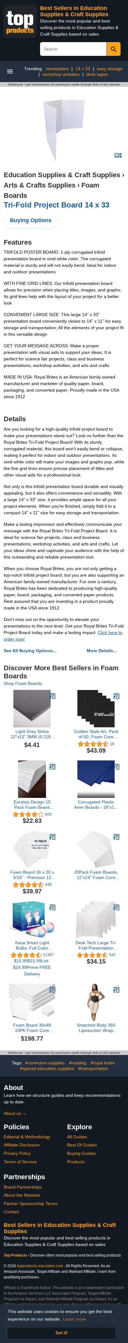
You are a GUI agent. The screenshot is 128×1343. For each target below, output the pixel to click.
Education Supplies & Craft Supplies (62, 175)
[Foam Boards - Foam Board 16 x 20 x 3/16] (52, 837)
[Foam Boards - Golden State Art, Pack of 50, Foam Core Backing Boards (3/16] (116, 696)
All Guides (77, 1136)
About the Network (22, 1195)
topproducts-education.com (40, 1266)
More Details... (102, 650)
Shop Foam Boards (23, 683)
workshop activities (61, 74)
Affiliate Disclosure (22, 1144)
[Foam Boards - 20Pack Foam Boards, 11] (116, 837)
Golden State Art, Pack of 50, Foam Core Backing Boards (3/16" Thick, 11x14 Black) (96, 734)
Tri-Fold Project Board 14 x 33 (56, 205)
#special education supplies (47, 1068)
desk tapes (97, 74)
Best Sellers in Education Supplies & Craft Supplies (74, 11)
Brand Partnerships (23, 1186)
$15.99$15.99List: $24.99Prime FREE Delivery (32, 967)
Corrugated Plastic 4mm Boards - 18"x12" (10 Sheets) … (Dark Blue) (96, 804)
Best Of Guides (82, 1144)
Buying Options (31, 220)
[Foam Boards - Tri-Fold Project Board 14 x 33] (64, 130)
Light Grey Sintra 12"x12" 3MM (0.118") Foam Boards (32, 734)
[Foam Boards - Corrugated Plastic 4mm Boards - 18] (116, 766)
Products (76, 1161)
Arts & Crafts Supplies (39, 185)
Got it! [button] (61, 1333)
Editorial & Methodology (27, 1136)
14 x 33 (82, 68)
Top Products (16, 1255)
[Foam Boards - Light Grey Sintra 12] (52, 696)
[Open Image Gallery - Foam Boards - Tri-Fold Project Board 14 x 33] (118, 155)
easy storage (109, 68)
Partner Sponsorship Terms (30, 1203)
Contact (11, 1211)
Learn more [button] (74, 1318)
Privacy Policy (17, 1153)
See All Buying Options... (30, 650)
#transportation (93, 1068)
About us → (15, 1113)
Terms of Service (20, 1161)
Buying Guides (81, 1153)
